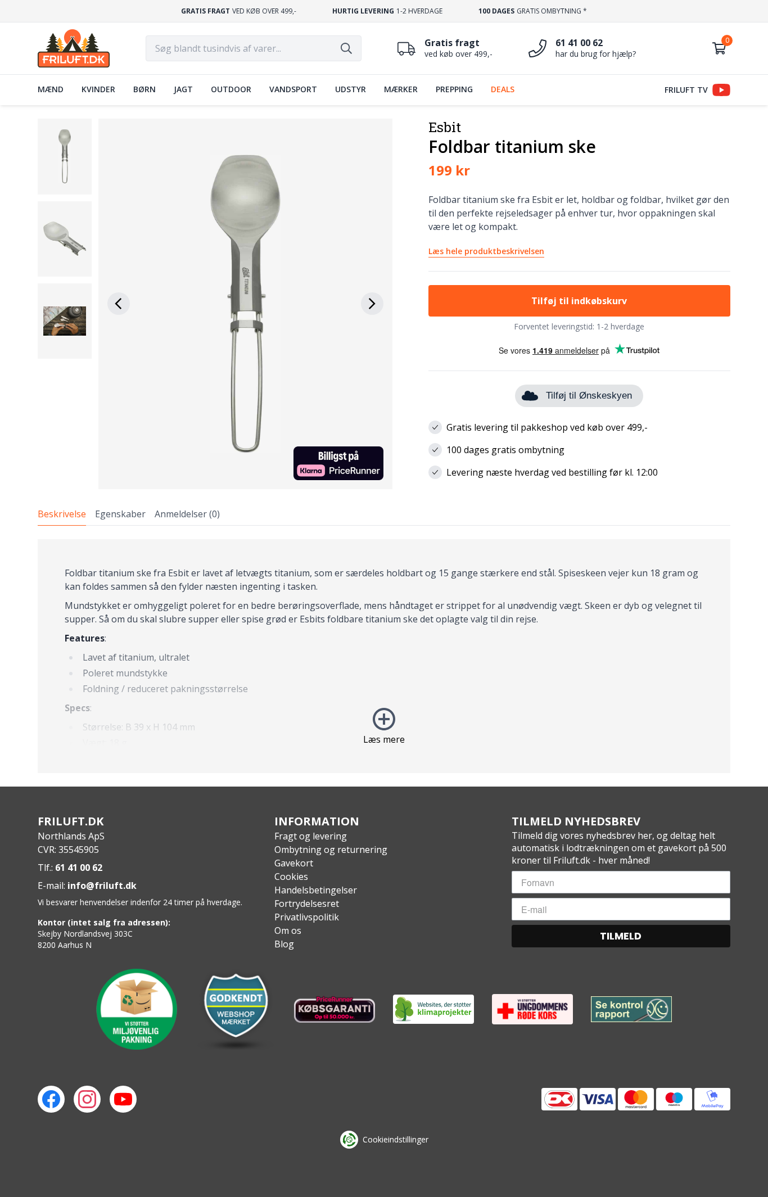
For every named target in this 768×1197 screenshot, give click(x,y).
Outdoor (231, 89)
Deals (502, 89)
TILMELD (620, 936)
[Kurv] (719, 48)
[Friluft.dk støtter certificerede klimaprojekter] (433, 1009)
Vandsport (293, 89)
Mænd (51, 89)
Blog (284, 944)
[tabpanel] (384, 656)
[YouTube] (123, 1099)
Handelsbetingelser (315, 890)
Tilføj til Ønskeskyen (589, 395)
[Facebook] (51, 1099)
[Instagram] (87, 1099)
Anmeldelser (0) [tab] (187, 514)
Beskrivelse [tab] (62, 514)
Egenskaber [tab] (120, 514)
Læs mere (384, 739)
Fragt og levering (310, 836)
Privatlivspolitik (306, 917)
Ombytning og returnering (330, 849)
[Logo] (74, 48)
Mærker (401, 89)
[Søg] (346, 48)
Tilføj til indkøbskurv (579, 301)
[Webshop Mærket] (235, 1009)
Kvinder (98, 89)
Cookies (291, 876)
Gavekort (293, 863)
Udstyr (350, 89)
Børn (144, 89)
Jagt (183, 89)
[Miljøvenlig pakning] (136, 1009)
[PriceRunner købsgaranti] (334, 1009)
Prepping (454, 89)
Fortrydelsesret (306, 903)
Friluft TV (686, 89)
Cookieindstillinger (395, 1139)
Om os (287, 930)
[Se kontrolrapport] (631, 1009)
